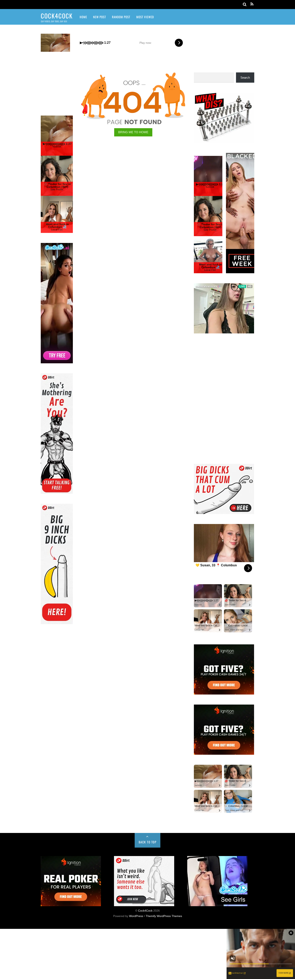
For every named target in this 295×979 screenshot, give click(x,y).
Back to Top (148, 892)
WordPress (136, 966)
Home (83, 17)
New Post (99, 17)
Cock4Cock (145, 960)
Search (245, 77)
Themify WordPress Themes (164, 966)
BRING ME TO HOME (133, 132)
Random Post (121, 17)
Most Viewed (145, 17)
